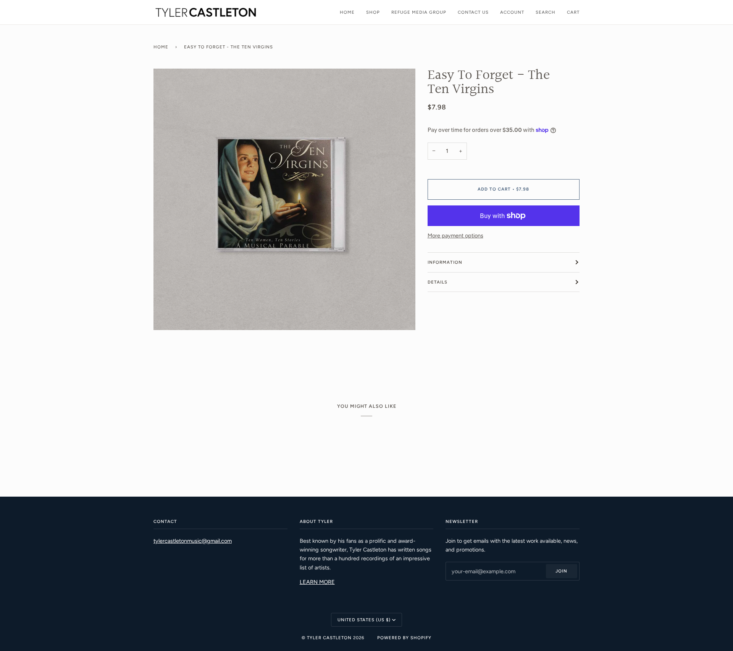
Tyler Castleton (329, 637)
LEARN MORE (317, 582)
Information (445, 262)
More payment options (455, 235)
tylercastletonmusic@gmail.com (192, 540)
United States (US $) (364, 619)
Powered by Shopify (404, 637)
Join (561, 571)
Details (437, 282)
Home (160, 47)
